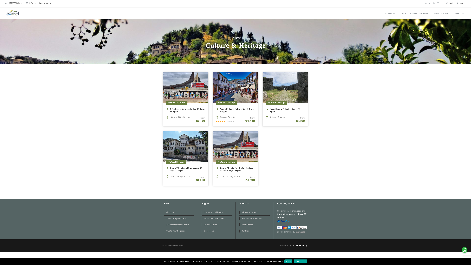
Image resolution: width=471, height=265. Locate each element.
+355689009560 (15, 3)
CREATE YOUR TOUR (419, 13)
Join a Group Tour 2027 (176, 218)
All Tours (170, 212)
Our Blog (245, 231)
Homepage (390, 13)
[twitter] (430, 3)
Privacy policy (300, 261)
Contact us (209, 231)
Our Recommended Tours (177, 225)
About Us (459, 13)
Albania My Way (249, 212)
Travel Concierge (441, 13)
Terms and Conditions (214, 218)
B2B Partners (247, 225)
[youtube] (434, 3)
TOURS (402, 13)
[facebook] (421, 3)
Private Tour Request (175, 231)
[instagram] (438, 3)
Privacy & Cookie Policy (214, 212)
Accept (288, 261)
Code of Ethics (210, 225)
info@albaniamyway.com (40, 3)
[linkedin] (425, 3)
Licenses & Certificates (252, 218)
